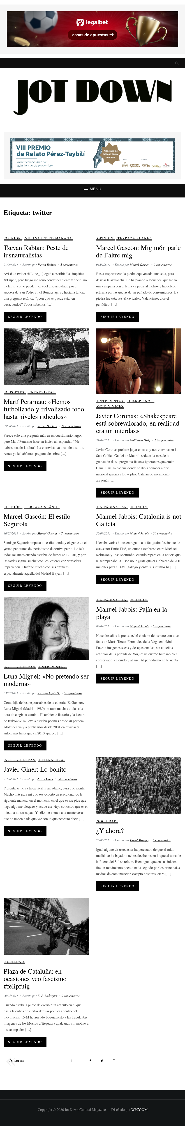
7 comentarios (70, 533)
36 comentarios (162, 533)
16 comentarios (164, 440)
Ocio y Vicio (110, 406)
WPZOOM (139, 1109)
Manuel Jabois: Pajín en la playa (131, 612)
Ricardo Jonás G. (48, 693)
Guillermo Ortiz (140, 440)
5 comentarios (69, 264)
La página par (112, 507)
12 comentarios (71, 426)
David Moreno (139, 840)
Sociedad (107, 821)
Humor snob (140, 401)
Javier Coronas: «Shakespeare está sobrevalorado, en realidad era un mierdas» (137, 423)
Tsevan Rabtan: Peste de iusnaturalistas (36, 251)
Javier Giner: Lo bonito (35, 768)
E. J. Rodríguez (47, 995)
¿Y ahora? (110, 830)
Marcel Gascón (139, 264)
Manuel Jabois (139, 533)
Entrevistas (42, 392)
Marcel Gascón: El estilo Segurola (37, 519)
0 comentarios (162, 264)
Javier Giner (45, 779)
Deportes (15, 392)
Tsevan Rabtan (46, 264)
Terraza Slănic (134, 238)
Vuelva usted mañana (48, 238)
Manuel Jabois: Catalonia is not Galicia (138, 519)
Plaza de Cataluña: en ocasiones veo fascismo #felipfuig (35, 978)
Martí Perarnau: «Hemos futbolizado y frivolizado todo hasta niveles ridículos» (44, 409)
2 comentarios (162, 626)
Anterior (17, 1060)
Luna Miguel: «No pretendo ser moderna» (46, 679)
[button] (93, 189)
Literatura (51, 760)
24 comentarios (67, 779)
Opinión (13, 238)
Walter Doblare (47, 426)
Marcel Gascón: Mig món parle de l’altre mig (138, 251)
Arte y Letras (20, 667)
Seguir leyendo (25, 316)
